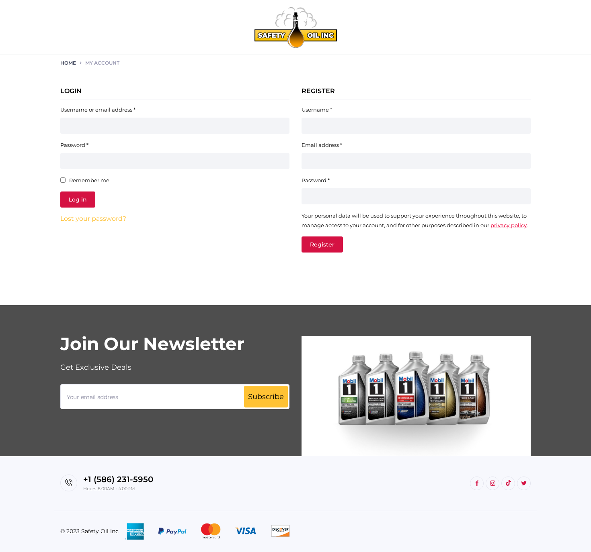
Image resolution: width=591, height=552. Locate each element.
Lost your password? (93, 218)
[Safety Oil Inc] (295, 27)
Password (74, 145)
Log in (78, 199)
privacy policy (508, 225)
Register (322, 244)
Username (317, 109)
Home (68, 63)
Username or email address (97, 109)
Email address (322, 145)
